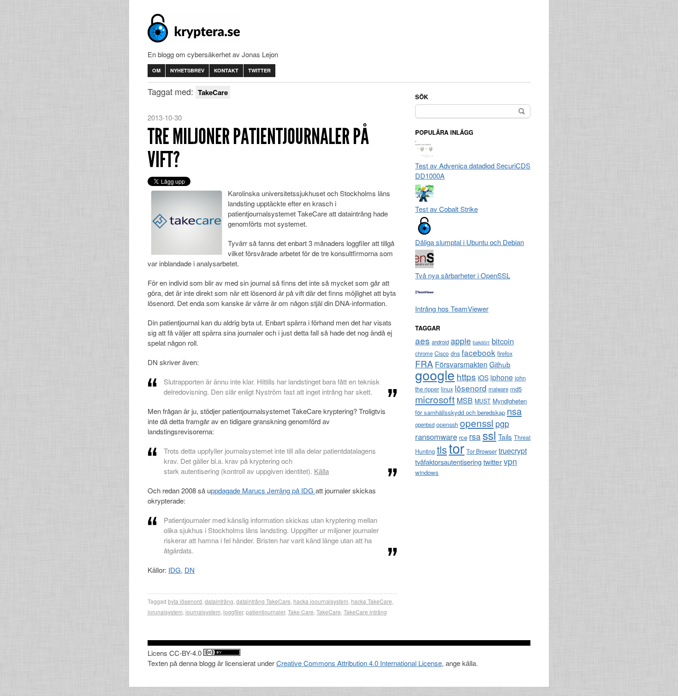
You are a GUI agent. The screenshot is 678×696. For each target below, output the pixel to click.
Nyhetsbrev (187, 70)
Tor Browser (481, 451)
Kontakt (226, 70)
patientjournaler (265, 612)
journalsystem (202, 612)
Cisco (441, 353)
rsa (475, 436)
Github (500, 364)
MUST (483, 401)
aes (422, 340)
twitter (492, 461)
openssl (477, 423)
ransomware (436, 436)
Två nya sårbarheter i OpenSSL (462, 275)
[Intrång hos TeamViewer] (424, 298)
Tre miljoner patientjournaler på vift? (258, 148)
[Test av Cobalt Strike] (424, 199)
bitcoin (503, 341)
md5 (516, 388)
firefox (504, 353)
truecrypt (513, 450)
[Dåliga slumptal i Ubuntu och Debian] (424, 232)
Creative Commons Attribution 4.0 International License (359, 663)
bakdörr (481, 342)
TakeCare (328, 612)
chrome (424, 353)
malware (498, 389)
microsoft (435, 399)
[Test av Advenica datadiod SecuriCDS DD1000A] (424, 155)
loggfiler (233, 612)
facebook (478, 352)
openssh (447, 424)
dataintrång (219, 601)
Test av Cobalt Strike (446, 209)
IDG (174, 570)
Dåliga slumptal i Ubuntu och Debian (469, 242)
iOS (483, 377)
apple (461, 341)
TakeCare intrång (365, 612)
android (440, 342)
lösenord (471, 388)
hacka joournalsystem (320, 601)
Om (156, 70)
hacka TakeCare (371, 601)
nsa (514, 411)
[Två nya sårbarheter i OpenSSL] (424, 265)
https (466, 376)
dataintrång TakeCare (263, 601)
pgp (502, 423)
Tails (505, 437)
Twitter (259, 70)
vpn (510, 461)
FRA (424, 363)
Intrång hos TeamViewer (451, 308)
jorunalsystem (165, 612)
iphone (501, 377)
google (435, 375)
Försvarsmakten (461, 364)
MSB (465, 400)
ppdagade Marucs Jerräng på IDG (263, 490)
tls (442, 449)
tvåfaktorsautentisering (448, 462)
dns (455, 353)
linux (447, 389)
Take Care (301, 612)
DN (189, 570)
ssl (489, 434)
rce (463, 437)
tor (456, 447)
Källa (321, 471)
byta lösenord (185, 601)
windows (427, 472)
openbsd (424, 424)
